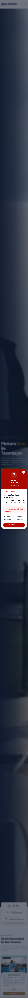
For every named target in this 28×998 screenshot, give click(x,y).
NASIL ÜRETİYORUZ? (14, 525)
